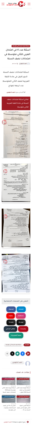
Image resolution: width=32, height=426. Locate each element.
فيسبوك (11, 309)
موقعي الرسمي (10, 329)
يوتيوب (10, 316)
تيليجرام (21, 309)
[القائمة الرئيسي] (29, 4)
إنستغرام (21, 316)
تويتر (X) (21, 322)
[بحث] (3, 4)
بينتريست (23, 329)
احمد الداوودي (23, 63)
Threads (11, 322)
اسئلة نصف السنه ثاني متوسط (21, 46)
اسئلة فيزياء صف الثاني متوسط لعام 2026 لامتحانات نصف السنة (9, 390)
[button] (22, 353)
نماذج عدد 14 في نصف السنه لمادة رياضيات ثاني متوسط (9, 408)
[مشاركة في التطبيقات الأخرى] (7, 353)
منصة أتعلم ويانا (16, 335)
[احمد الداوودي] (16, 4)
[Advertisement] (16, 27)
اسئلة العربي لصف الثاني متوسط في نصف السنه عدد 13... (23, 408)
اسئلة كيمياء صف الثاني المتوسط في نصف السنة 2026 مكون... (23, 390)
